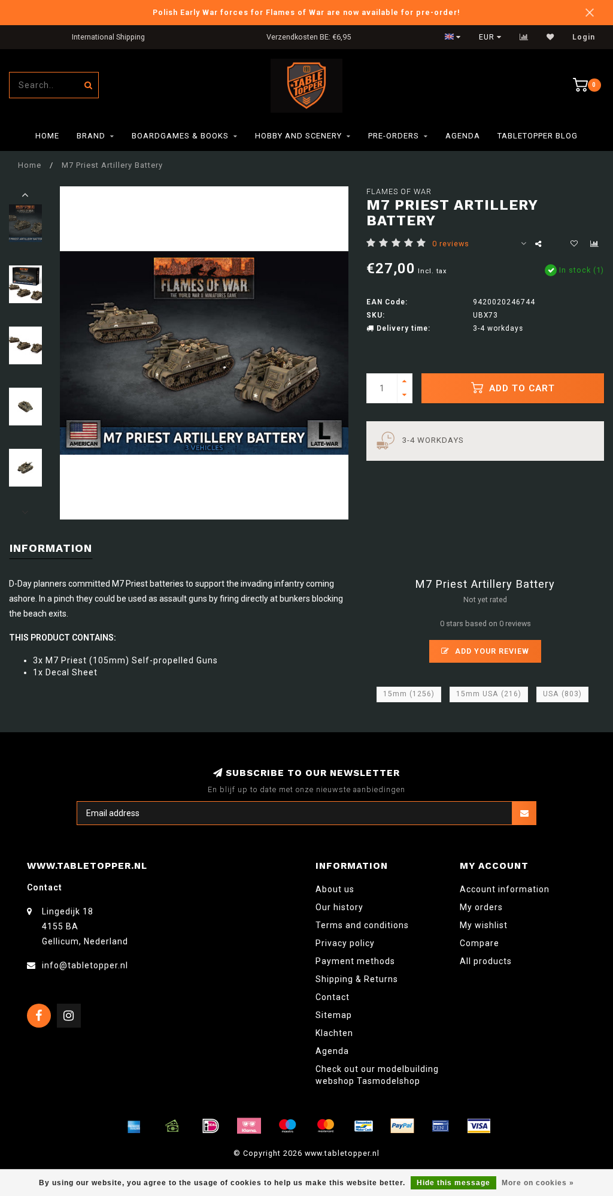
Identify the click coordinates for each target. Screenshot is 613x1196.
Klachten (334, 1033)
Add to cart (520, 388)
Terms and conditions (362, 925)
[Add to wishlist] (575, 244)
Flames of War (399, 191)
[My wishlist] (550, 37)
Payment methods (355, 961)
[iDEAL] (211, 1126)
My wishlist (484, 925)
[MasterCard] (326, 1126)
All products (486, 961)
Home (47, 135)
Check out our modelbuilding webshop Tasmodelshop (377, 1075)
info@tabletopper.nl (85, 965)
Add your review (491, 651)
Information (51, 548)
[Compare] (524, 37)
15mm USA (488, 694)
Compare (479, 943)
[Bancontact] (364, 1126)
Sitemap (333, 1015)
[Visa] (479, 1126)
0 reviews (450, 243)
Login (583, 37)
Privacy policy (345, 943)
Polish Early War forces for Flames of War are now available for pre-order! (306, 12)
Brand (91, 135)
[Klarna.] (249, 1126)
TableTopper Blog (537, 135)
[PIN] (441, 1126)
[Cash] (172, 1126)
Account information (505, 889)
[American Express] (134, 1126)
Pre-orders (393, 135)
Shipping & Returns (356, 979)
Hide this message (453, 1183)
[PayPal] (402, 1126)
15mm (409, 694)
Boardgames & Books (180, 135)
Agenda (462, 135)
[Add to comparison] (595, 244)
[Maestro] (287, 1126)
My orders (481, 907)
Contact (332, 997)
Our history (339, 907)
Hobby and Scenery (298, 135)
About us (334, 889)
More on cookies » (538, 1183)
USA (562, 694)
